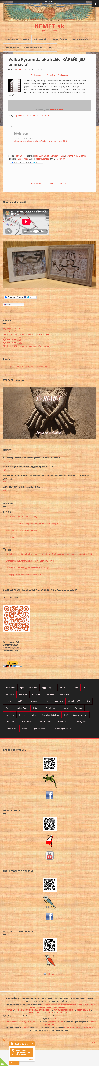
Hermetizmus (12, 47)
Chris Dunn (11, 721)
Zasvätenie (50, 708)
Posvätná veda (71, 156)
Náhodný (51, 75)
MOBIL (67, 1013)
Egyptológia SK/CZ (40, 728)
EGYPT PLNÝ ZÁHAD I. (12, 340)
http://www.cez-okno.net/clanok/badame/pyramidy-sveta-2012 (40, 141)
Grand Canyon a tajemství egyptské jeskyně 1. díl (28, 466)
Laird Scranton (27, 721)
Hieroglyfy (65, 708)
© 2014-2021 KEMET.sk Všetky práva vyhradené (21, 1022)
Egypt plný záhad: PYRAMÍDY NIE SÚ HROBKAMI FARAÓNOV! (29, 334)
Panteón (78, 708)
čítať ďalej (14, 1063)
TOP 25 (9, 1010)
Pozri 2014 (38, 156)
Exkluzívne (10, 687)
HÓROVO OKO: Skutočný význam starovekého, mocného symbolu (34, 523)
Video (75, 687)
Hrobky (22, 715)
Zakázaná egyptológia (17, 39)
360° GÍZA (10, 537)
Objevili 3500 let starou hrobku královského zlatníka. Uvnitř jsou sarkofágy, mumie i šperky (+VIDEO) (49, 554)
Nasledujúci (63, 75)
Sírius (46, 701)
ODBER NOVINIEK (83, 1010)
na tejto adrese (56, 109)
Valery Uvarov (82, 721)
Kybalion (37, 708)
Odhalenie (34, 701)
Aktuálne (23, 694)
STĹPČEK (50, 1013)
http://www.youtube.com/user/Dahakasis (31, 115)
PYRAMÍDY (60, 159)
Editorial (64, 687)
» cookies (25, 1027)
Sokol (54, 1019)
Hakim (33, 715)
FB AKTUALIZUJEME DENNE (64, 1010)
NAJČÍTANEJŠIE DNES (43, 1010)
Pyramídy (10, 694)
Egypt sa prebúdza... (49, 30)
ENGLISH (59, 1013)
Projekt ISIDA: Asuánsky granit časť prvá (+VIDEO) (27, 568)
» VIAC (67, 1027)
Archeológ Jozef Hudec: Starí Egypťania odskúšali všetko (31, 457)
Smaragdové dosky (34, 47)
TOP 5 (16, 1010)
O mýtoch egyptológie (15, 701)
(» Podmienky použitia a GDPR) (81, 1027)
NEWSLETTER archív (36, 1013)
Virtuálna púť (74, 701)
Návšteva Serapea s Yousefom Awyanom (23, 530)
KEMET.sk (20, 69)
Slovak (8, 305)
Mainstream (65, 694)
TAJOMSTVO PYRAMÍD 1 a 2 (15, 328)
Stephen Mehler (80, 715)
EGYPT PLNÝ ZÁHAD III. (12, 337)
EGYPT (23, 156)
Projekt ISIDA (11, 728)
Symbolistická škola (28, 687)
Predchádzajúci (37, 75)
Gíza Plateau (23, 159)
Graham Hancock (64, 721)
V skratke (36, 694)
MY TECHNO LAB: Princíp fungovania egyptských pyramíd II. (29, 346)
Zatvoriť (32, 1044)
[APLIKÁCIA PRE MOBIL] (49, 764)
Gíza (62, 156)
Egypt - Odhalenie (52, 156)
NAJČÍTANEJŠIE (27, 1010)
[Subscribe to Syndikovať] (49, 1040)
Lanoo (24, 728)
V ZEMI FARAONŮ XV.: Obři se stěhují (22, 516)
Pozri (17, 156)
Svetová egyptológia (62, 728)
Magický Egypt (59, 39)
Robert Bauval (45, 721)
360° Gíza (59, 701)
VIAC (94, 1042)
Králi (51, 47)
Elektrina (82, 156)
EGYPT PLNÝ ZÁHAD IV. (12, 343)
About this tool (29, 1059)
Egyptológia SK (48, 687)
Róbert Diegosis (42, 159)
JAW (66, 715)
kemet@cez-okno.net (55, 1022)
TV (84, 687)
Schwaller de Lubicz (50, 715)
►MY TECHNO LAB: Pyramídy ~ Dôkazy (23, 487)
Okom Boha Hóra (81, 39)
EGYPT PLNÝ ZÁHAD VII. (13, 331)
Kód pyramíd (40, 39)
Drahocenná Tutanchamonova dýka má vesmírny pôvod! (30, 561)
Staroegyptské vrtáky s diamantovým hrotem (25, 574)
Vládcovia (10, 715)
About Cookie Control (11, 1044)
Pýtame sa (49, 694)
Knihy (87, 701)
